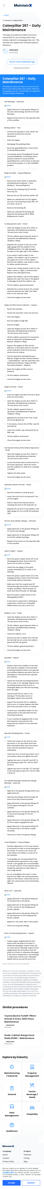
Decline (31, 1182)
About (5, 1154)
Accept (11, 1182)
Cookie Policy (8, 1172)
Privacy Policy (8, 1161)
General (7, 20)
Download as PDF (21, 68)
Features (27, 1154)
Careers (6, 1158)
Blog (25, 1161)
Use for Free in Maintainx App (22, 62)
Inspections (18, 20)
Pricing (26, 1158)
